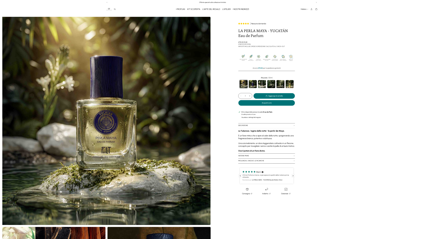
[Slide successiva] (316, 2)
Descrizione (243, 125)
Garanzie (285, 194)
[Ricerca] (114, 9)
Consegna (246, 194)
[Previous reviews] (240, 175)
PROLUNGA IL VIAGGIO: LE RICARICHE (251, 161)
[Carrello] (316, 9)
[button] (243, 24)
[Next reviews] (293, 175)
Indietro (265, 194)
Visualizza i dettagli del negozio (251, 117)
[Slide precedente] (107, 2)
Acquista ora (266, 103)
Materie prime (243, 156)
